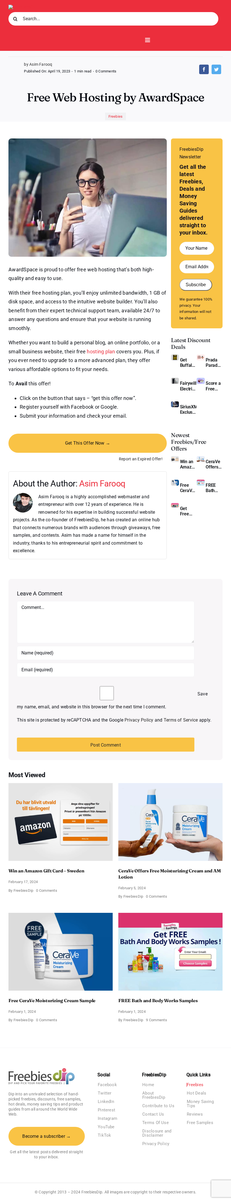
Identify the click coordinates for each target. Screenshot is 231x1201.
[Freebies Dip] (22, 7)
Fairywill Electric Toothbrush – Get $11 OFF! (188, 386)
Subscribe (196, 284)
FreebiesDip (24, 890)
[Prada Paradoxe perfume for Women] (201, 356)
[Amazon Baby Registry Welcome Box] (201, 380)
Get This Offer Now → (87, 443)
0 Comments (105, 71)
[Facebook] (204, 69)
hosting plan (101, 351)
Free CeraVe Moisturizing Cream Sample (188, 488)
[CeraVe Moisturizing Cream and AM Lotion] (201, 458)
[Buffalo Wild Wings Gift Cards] (175, 356)
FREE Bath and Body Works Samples (214, 488)
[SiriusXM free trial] (175, 403)
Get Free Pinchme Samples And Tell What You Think (188, 511)
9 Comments (156, 1020)
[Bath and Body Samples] (201, 482)
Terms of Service (181, 720)
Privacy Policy (139, 720)
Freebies (115, 116)
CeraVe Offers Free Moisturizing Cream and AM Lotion (214, 464)
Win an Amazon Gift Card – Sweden (188, 464)
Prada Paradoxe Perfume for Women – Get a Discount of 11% (214, 362)
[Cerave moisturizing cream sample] (175, 482)
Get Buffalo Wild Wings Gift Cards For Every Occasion (188, 362)
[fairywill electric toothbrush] (175, 380)
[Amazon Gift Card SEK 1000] (175, 458)
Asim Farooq (102, 483)
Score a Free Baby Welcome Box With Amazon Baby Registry (214, 386)
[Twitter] (216, 69)
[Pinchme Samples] (175, 505)
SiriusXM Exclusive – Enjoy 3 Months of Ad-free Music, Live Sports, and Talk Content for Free (188, 409)
